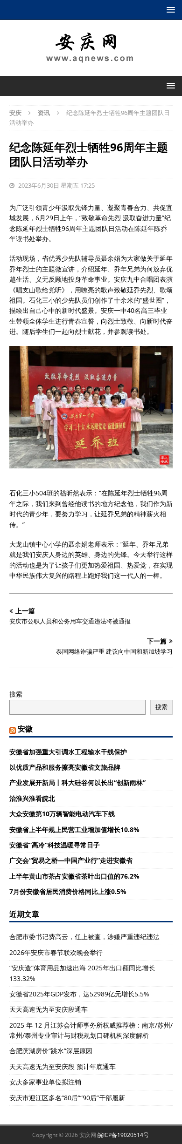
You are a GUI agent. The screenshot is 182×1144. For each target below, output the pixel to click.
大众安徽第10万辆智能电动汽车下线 (62, 813)
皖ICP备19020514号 (123, 1135)
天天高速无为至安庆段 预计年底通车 (62, 1066)
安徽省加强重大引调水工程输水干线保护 (68, 751)
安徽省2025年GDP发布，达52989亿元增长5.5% (79, 993)
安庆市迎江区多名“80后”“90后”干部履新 (67, 1097)
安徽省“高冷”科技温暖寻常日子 (54, 844)
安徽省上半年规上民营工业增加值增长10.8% (74, 829)
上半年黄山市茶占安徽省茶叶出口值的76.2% (74, 876)
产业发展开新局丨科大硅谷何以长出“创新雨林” (77, 782)
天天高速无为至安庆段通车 (48, 1009)
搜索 (15, 694)
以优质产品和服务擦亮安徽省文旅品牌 (64, 767)
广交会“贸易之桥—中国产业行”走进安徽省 (71, 860)
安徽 (25, 729)
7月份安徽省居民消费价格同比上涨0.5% (67, 891)
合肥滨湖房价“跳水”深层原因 (50, 1050)
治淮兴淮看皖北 (32, 798)
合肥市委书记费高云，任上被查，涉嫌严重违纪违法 (84, 936)
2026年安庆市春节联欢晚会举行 (56, 952)
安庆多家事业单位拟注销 (45, 1081)
